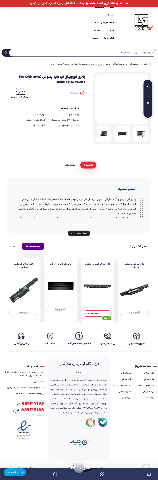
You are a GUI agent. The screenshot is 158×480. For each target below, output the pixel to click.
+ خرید (107, 318)
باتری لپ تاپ (118, 64)
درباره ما (98, 30)
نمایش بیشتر (81, 233)
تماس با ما (109, 38)
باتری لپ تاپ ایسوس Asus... (97, 264)
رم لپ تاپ (150, 397)
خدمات (111, 15)
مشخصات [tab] (70, 165)
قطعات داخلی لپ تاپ (122, 385)
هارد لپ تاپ (126, 373)
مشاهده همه (34, 246)
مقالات (111, 30)
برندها (95, 38)
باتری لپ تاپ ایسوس (20, 97)
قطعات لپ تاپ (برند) (104, 22)
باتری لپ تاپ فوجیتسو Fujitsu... (134, 265)
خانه (112, 7)
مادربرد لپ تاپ (125, 391)
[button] (99, 130)
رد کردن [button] (35, 3)
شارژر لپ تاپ (149, 379)
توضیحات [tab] (88, 165)
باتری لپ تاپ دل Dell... (60, 264)
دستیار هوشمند (13, 472)
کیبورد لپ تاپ (148, 391)
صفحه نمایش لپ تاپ (145, 385)
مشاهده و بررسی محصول (134, 311)
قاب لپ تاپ (126, 379)
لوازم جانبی (126, 397)
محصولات (133, 64)
